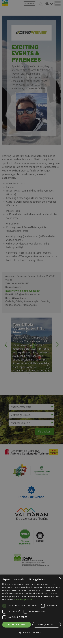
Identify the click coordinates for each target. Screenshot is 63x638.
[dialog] (31, 606)
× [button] (59, 578)
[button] (31, 632)
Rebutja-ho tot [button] (46, 624)
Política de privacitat (23, 599)
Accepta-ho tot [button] (16, 624)
